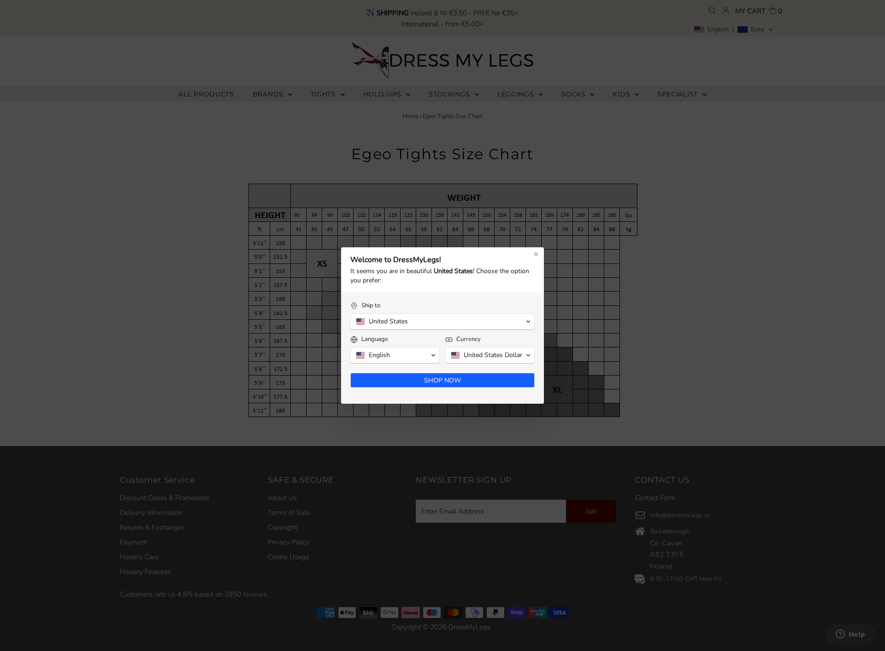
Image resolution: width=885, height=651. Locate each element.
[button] (442, 321)
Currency (468, 339)
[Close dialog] (536, 254)
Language (374, 339)
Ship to (370, 306)
